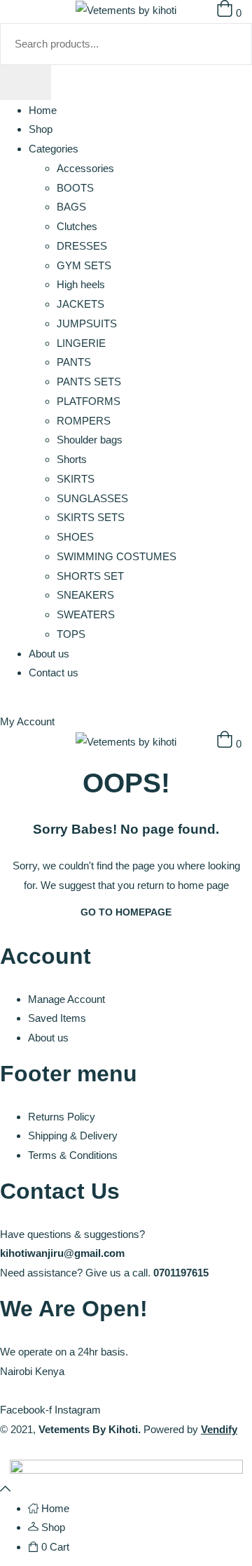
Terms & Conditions (73, 1155)
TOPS (71, 634)
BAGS (71, 207)
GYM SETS (84, 265)
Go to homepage (126, 912)
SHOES (75, 537)
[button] (228, 744)
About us (49, 654)
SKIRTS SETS (91, 517)
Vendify (219, 1429)
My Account (27, 721)
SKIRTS (75, 479)
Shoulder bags (89, 440)
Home (43, 110)
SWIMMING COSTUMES (116, 556)
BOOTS (75, 188)
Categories (53, 149)
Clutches (77, 226)
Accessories (85, 168)
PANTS (74, 362)
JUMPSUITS (87, 323)
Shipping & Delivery (73, 1135)
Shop (40, 129)
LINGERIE (81, 343)
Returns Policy (61, 1117)
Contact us (53, 672)
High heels (81, 284)
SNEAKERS (85, 595)
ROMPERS (84, 421)
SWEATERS (86, 614)
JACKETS (80, 304)
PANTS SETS (89, 381)
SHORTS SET (90, 576)
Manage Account (66, 999)
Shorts (72, 459)
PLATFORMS (88, 401)
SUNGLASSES (92, 498)
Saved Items (57, 1018)
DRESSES (82, 246)
